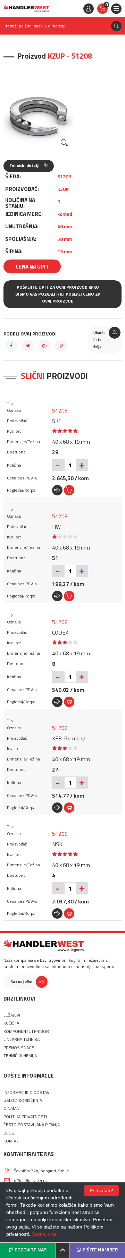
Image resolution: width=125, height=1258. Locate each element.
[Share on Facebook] (11, 346)
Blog (8, 1133)
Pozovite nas (31, 1249)
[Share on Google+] (45, 346)
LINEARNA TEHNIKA (21, 1039)
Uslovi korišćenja (22, 1100)
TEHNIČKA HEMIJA (20, 1056)
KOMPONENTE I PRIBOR (26, 1031)
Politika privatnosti (25, 1117)
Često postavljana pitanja (31, 1125)
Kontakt (12, 1141)
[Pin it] (61, 346)
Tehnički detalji (24, 165)
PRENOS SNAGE (18, 1048)
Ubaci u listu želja (99, 339)
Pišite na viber (100, 1249)
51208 (60, 410)
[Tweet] (28, 346)
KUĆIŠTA (11, 1023)
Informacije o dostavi (26, 1092)
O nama (11, 1108)
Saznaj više (21, 981)
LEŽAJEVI (11, 1015)
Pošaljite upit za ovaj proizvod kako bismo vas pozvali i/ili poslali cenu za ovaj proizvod (57, 294)
